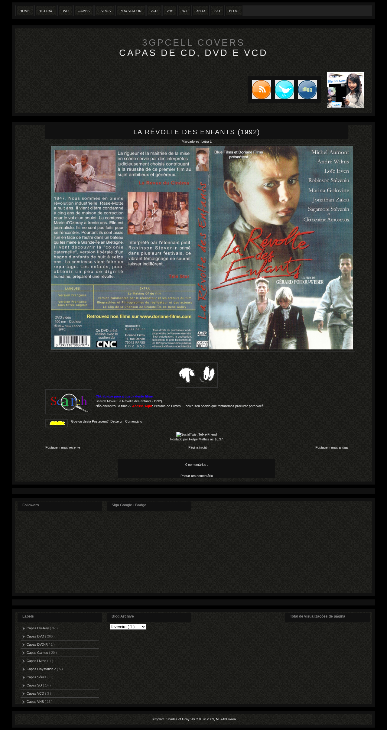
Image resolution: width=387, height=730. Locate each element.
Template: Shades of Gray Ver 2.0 (176, 719)
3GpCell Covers (193, 42)
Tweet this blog (282, 89)
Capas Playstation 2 (42, 669)
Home (25, 11)
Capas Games (38, 652)
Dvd (65, 11)
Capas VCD (36, 693)
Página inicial (197, 447)
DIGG (307, 89)
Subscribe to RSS (259, 89)
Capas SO (35, 685)
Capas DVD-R (38, 644)
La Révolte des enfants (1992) (196, 132)
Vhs (170, 11)
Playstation (130, 11)
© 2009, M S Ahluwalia (219, 719)
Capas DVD (36, 636)
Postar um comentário (196, 476)
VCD (154, 11)
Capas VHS (36, 701)
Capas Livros (37, 661)
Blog (234, 11)
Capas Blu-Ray (38, 628)
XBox (200, 11)
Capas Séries (37, 677)
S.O (217, 11)
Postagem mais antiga (331, 447)
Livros (105, 11)
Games (83, 11)
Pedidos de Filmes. (168, 406)
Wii (184, 11)
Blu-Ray (46, 11)
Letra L (206, 141)
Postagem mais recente (62, 447)
